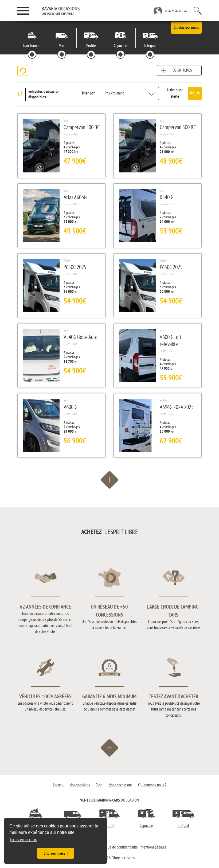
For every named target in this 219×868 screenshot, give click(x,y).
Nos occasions (79, 785)
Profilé (109, 825)
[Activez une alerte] (195, 93)
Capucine (146, 825)
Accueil (58, 785)
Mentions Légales (153, 847)
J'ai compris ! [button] (56, 853)
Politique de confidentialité (118, 847)
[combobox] (130, 93)
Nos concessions (120, 785)
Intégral (183, 825)
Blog (99, 785)
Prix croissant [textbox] (114, 93)
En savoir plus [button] (23, 839)
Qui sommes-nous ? (152, 785)
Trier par (88, 93)
